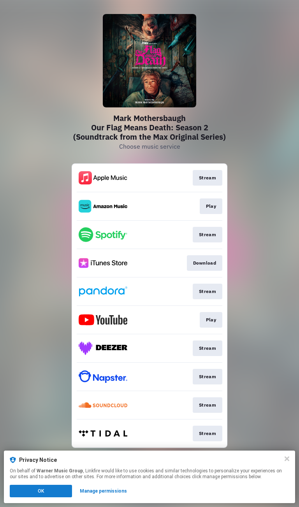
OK (41, 491)
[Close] (287, 459)
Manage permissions (103, 491)
